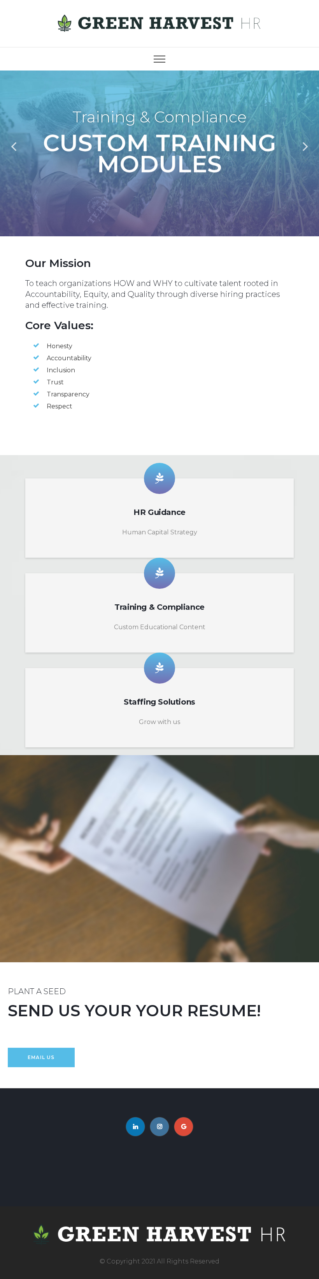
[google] (183, 1126)
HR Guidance (159, 512)
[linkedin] (135, 1126)
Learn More (159, 196)
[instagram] (159, 1126)
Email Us (41, 1057)
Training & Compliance (159, 607)
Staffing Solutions (159, 702)
